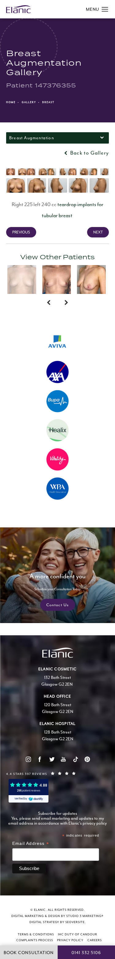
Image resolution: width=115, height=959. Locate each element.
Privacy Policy (70, 940)
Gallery (29, 102)
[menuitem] (28, 759)
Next (98, 232)
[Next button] (66, 303)
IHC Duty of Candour (77, 934)
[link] (57, 773)
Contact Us (57, 604)
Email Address (30, 844)
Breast (48, 102)
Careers (94, 940)
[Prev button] (48, 303)
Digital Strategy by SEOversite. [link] (57, 922)
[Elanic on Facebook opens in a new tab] (39, 759)
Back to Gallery (89, 153)
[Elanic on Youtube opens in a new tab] (63, 759)
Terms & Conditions (36, 934)
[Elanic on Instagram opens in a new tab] (28, 759)
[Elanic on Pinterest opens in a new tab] (87, 759)
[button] (105, 9)
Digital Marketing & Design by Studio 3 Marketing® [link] (57, 916)
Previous (21, 232)
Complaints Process (34, 940)
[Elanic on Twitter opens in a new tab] (51, 759)
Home (11, 102)
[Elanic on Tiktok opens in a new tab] (75, 759)
